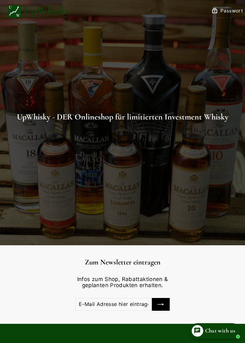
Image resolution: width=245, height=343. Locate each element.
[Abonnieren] (161, 304)
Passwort (231, 11)
